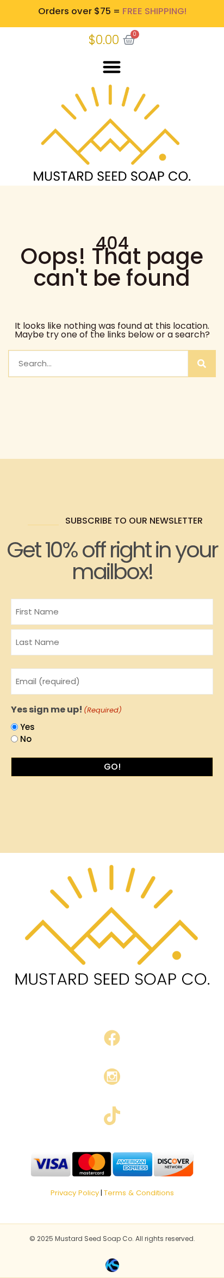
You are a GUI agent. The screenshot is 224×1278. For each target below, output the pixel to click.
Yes (27, 727)
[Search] (201, 364)
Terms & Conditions (139, 1193)
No (26, 739)
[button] (112, 67)
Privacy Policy (75, 1193)
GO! (112, 766)
